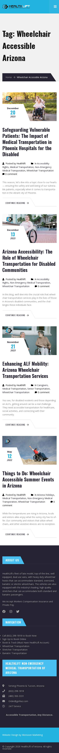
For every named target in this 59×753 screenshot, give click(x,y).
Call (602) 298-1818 (12, 635)
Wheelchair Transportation (40, 170)
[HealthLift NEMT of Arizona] (16, 4)
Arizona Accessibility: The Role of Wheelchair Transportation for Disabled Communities (29, 260)
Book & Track (9, 642)
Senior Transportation (38, 388)
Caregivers (42, 385)
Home (9, 77)
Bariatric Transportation (14, 653)
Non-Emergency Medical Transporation (30, 282)
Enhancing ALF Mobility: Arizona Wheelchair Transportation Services (25, 369)
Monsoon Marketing (32, 734)
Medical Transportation (22, 167)
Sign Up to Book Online (14, 639)
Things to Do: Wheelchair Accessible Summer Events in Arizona (28, 479)
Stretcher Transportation (15, 649)
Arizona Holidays (45, 494)
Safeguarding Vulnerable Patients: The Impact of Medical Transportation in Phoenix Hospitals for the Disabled (27, 142)
